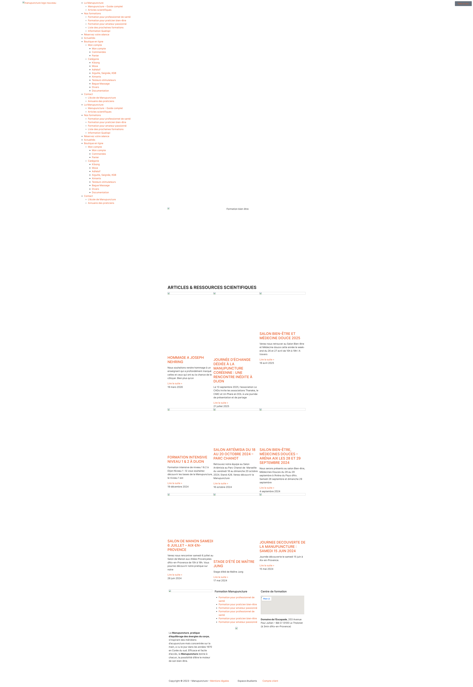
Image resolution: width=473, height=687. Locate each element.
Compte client (270, 680)
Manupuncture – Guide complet (105, 6)
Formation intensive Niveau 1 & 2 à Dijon (187, 459)
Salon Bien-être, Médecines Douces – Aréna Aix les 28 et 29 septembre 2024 (280, 456)
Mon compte (95, 45)
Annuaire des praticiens (101, 101)
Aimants (96, 76)
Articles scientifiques (99, 9)
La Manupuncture (93, 2)
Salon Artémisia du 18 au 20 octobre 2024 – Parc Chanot (234, 454)
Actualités (89, 38)
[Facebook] (172, 670)
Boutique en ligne (93, 41)
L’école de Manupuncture (102, 97)
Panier (95, 55)
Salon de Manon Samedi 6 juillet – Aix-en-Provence (190, 545)
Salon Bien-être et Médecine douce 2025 (280, 336)
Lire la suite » (175, 383)
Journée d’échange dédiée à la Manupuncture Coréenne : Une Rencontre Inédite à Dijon (232, 370)
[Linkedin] (185, 670)
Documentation (100, 90)
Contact (88, 94)
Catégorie (93, 59)
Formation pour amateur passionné (107, 24)
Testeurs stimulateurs (104, 80)
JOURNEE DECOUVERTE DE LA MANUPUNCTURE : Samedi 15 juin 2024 (282, 546)
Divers (95, 87)
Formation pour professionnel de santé (109, 17)
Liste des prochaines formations (106, 27)
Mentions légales (219, 680)
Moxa (95, 66)
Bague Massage (101, 83)
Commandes (99, 52)
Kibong (96, 62)
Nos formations (92, 13)
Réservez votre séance (96, 34)
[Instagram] (179, 670)
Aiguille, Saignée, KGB (104, 73)
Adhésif (96, 69)
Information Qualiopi (99, 31)
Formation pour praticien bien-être (107, 20)
